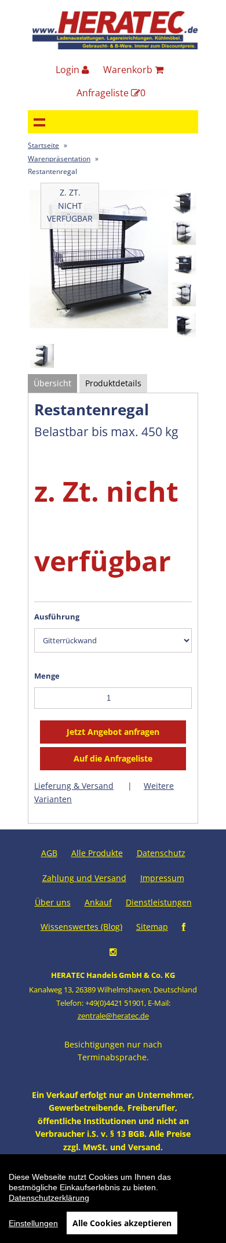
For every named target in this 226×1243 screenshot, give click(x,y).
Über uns (53, 902)
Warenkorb (129, 69)
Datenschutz (161, 852)
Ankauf (98, 902)
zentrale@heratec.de (113, 1015)
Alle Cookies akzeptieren (122, 1222)
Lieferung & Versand (74, 785)
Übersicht (52, 383)
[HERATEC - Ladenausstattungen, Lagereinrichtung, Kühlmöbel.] (115, 46)
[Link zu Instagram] (113, 951)
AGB (49, 852)
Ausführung (56, 616)
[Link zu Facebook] (183, 926)
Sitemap (152, 926)
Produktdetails (113, 383)
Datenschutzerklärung (49, 1197)
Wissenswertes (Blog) (81, 926)
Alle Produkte (97, 852)
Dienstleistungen (159, 902)
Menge (47, 676)
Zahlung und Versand (84, 877)
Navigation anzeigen (39, 121)
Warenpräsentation (59, 159)
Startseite (43, 145)
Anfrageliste (110, 92)
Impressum (162, 877)
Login (69, 69)
